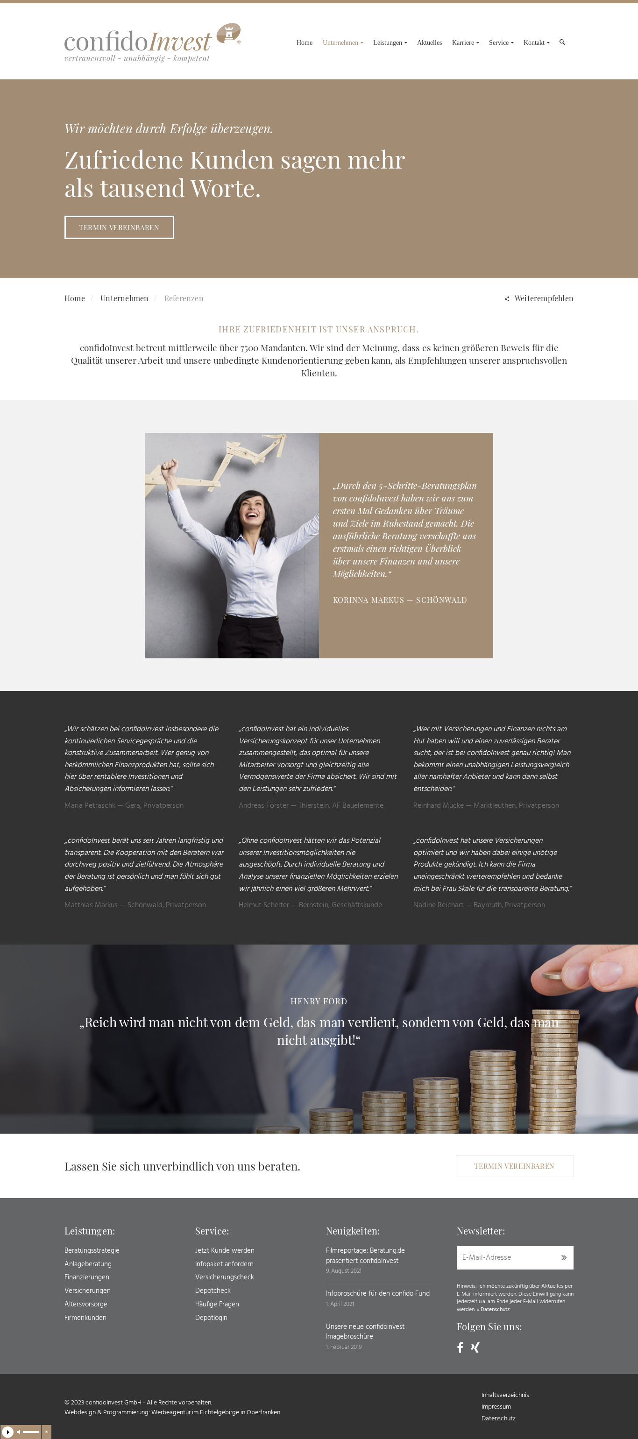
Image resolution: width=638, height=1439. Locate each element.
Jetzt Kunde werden (225, 1250)
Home (74, 298)
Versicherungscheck (224, 1277)
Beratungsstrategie (92, 1250)
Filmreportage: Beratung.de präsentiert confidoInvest (365, 1256)
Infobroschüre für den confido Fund (378, 1293)
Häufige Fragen (217, 1304)
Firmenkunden (85, 1318)
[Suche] (562, 44)
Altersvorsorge (85, 1304)
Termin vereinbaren (119, 227)
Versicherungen (87, 1291)
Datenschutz (495, 1309)
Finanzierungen (86, 1277)
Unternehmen (124, 298)
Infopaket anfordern (224, 1264)
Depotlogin (211, 1318)
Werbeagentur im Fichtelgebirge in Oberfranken (215, 1412)
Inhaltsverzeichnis (505, 1395)
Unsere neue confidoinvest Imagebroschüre (365, 1332)
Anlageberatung (88, 1264)
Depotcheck (213, 1291)
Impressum (496, 1407)
